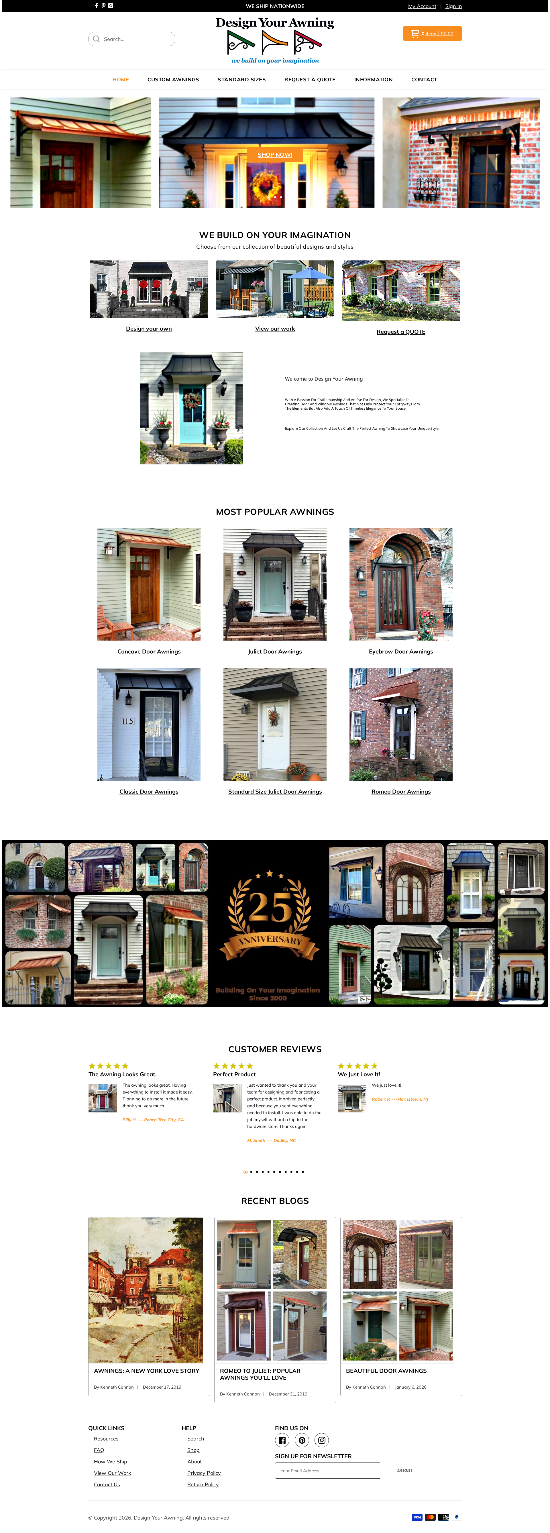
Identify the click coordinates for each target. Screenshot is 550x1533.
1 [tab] (269, 197)
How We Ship (110, 1461)
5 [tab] (268, 1172)
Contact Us (107, 1484)
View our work (275, 328)
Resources (106, 1438)
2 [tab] (275, 197)
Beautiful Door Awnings (386, 1370)
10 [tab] (297, 1172)
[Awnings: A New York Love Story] (146, 1290)
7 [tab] (280, 1172)
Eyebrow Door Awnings (401, 651)
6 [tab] (274, 1172)
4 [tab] (263, 1172)
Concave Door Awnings (149, 651)
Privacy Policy (204, 1473)
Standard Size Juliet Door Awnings (275, 791)
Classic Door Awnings (148, 791)
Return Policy (203, 1484)
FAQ (99, 1450)
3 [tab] (281, 197)
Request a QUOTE (401, 331)
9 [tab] (291, 1172)
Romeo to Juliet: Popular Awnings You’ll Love (260, 1374)
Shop (193, 1450)
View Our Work (112, 1473)
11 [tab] (303, 1172)
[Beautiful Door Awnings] (398, 1290)
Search (195, 1438)
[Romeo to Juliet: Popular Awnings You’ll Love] (272, 1290)
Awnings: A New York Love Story (146, 1370)
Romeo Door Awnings (401, 791)
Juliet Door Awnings (275, 651)
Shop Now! (275, 154)
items (437, 33)
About (194, 1461)
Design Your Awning (158, 1517)
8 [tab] (286, 1172)
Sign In (453, 6)
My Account (422, 6)
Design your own (149, 328)
